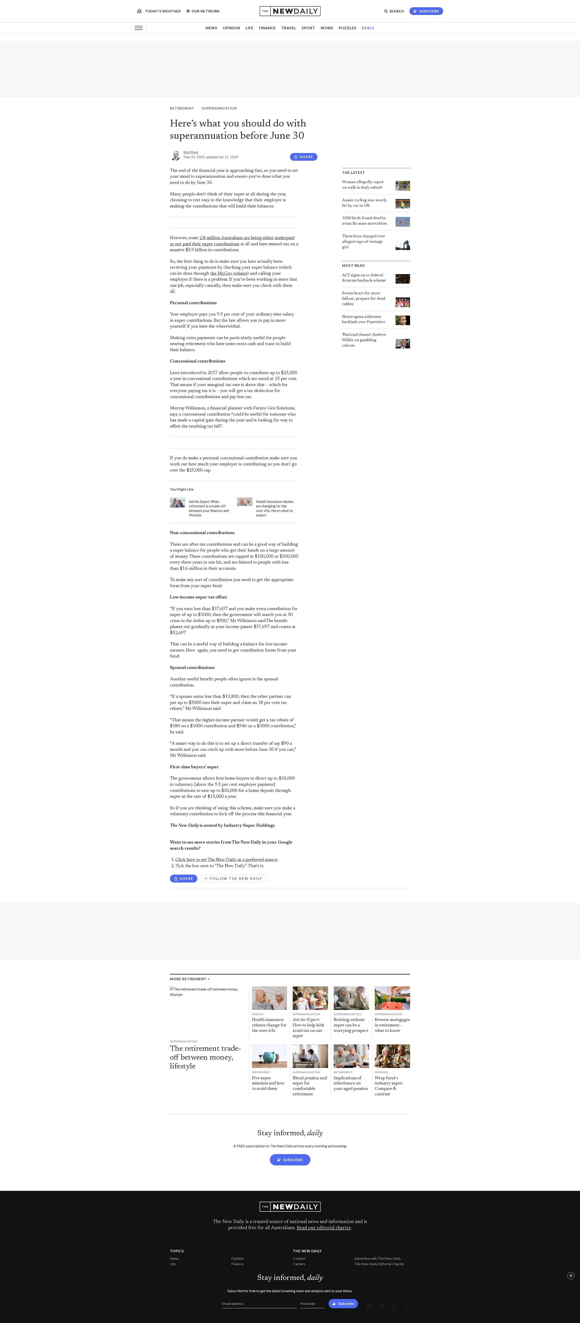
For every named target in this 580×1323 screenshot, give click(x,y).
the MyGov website (228, 274)
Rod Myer (191, 152)
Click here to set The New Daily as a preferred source (226, 860)
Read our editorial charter (324, 1228)
